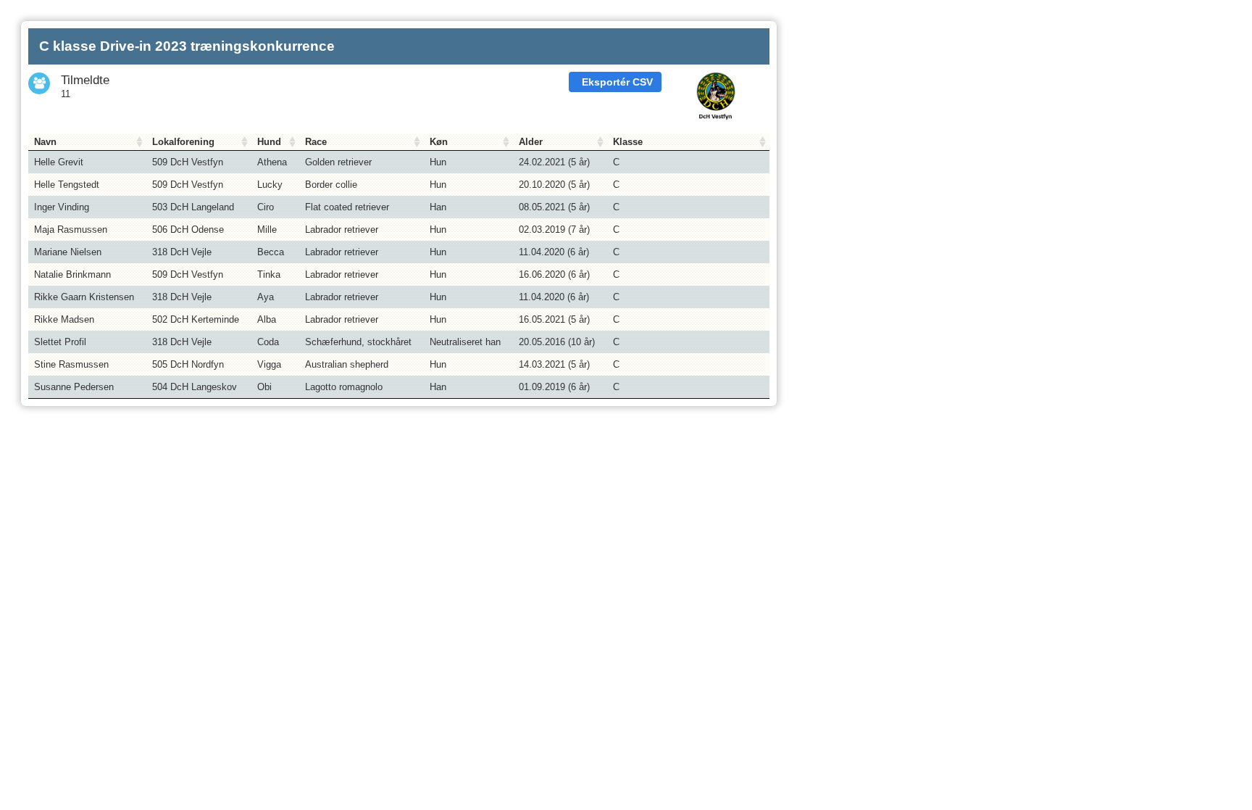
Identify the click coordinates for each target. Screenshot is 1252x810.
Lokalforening (183, 141)
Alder (531, 141)
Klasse (628, 141)
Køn (439, 141)
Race (316, 141)
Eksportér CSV (617, 82)
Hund (269, 141)
